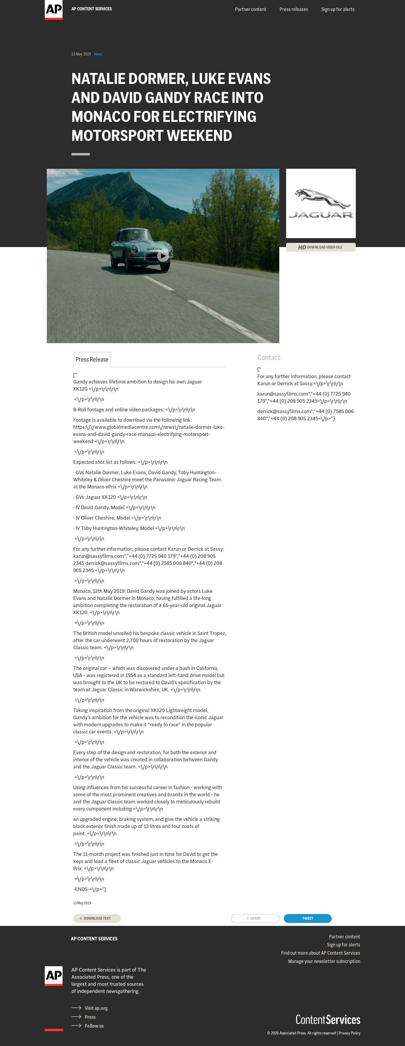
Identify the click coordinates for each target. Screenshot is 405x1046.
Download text (97, 918)
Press (90, 1017)
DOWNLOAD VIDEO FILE (324, 247)
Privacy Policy (350, 1033)
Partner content (250, 9)
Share (255, 918)
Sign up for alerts (338, 9)
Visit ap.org (96, 1008)
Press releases (294, 9)
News (98, 54)
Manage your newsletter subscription (324, 961)
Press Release (92, 359)
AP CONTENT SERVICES (94, 938)
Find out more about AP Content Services (320, 953)
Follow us (94, 1026)
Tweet (307, 918)
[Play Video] (163, 256)
